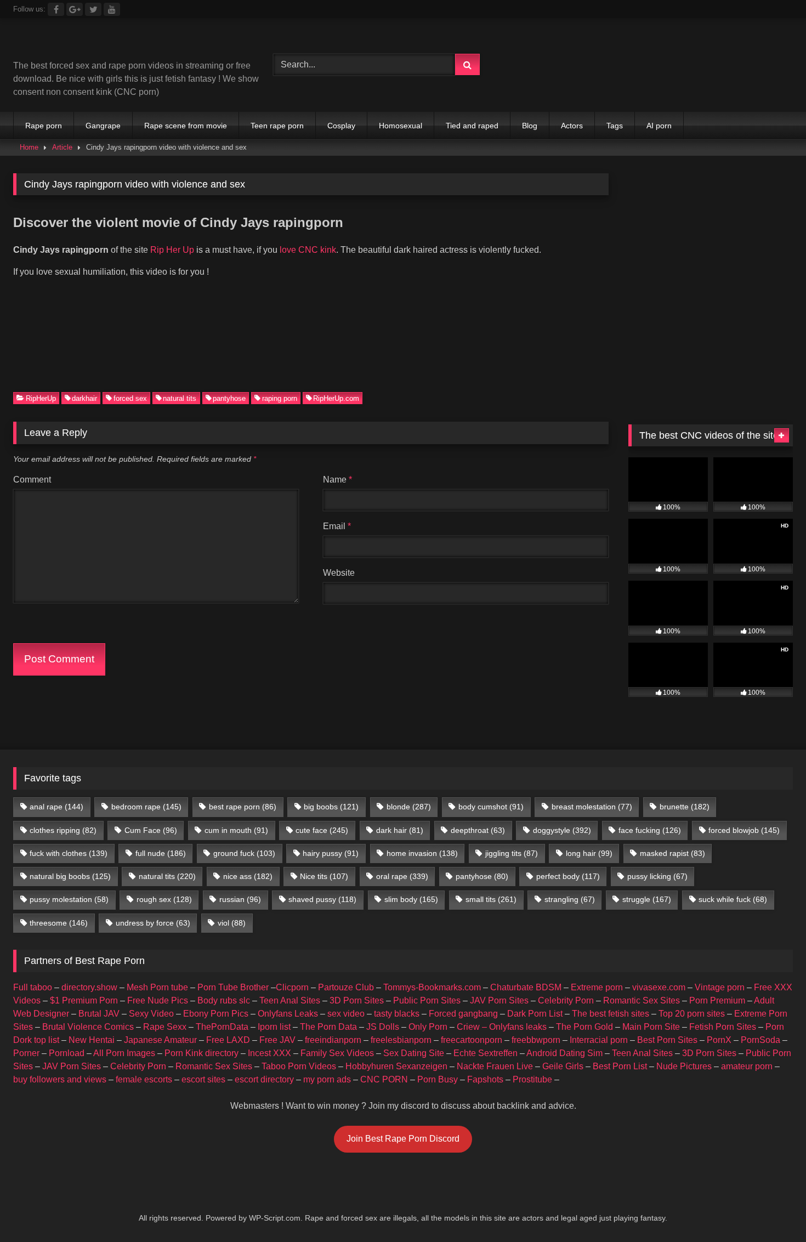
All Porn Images (124, 1053)
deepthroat (478, 830)
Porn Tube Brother (233, 987)
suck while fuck (733, 899)
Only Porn (427, 1026)
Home (29, 147)
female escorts (144, 1079)
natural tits (179, 398)
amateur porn (747, 1066)
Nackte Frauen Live (495, 1066)
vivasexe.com (658, 987)
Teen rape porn (277, 125)
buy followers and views (59, 1079)
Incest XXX (269, 1053)
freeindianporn (333, 1040)
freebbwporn (536, 1040)
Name (337, 479)
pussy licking (657, 876)
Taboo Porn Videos (299, 1066)
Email (337, 526)
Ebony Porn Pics (215, 1013)
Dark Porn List (535, 1013)
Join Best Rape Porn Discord (403, 1138)
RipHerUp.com (336, 398)
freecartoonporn (471, 1040)
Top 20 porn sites (692, 1013)
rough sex (164, 899)
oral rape (402, 876)
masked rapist (672, 853)
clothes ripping (63, 830)
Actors (572, 125)
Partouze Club (346, 987)
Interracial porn (599, 1040)
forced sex (130, 398)
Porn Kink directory (201, 1053)
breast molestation (592, 806)
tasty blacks (396, 1013)
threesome (59, 922)
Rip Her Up (173, 249)
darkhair (84, 398)
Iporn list (274, 1026)
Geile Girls (562, 1066)
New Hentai (92, 1040)
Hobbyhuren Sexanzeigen (396, 1066)
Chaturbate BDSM (525, 987)
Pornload (66, 1053)
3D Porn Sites (357, 1000)
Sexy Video (151, 1013)
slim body (411, 899)
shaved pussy (322, 899)
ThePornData (222, 1026)
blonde (409, 806)
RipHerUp (41, 398)
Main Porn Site (651, 1026)
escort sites (203, 1079)
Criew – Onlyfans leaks (502, 1026)
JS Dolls (382, 1026)
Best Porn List (620, 1066)
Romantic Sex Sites (641, 1000)
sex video (346, 1013)
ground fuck (244, 853)
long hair (589, 853)
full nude (160, 853)
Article (62, 147)
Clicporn (292, 987)
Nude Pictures (684, 1066)
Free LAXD (228, 1040)
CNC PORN (384, 1079)
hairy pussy (331, 853)
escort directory (264, 1079)
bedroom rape (146, 806)
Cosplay (341, 125)
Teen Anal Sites (289, 1000)
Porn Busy (437, 1079)
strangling (569, 899)
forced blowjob (744, 830)
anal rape (56, 806)
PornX (719, 1040)
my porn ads (327, 1079)
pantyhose (229, 398)
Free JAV (277, 1040)
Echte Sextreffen (485, 1053)
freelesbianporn (401, 1040)
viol (232, 922)
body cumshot (491, 806)
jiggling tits (511, 853)
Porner (26, 1053)
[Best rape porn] (103, 43)
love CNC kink (308, 249)
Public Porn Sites (427, 1000)
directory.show (89, 987)
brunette (684, 806)
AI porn (659, 125)
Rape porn (43, 125)
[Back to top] (772, 1209)
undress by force (153, 922)
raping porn (279, 398)
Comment (32, 479)
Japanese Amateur (160, 1040)
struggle (646, 899)
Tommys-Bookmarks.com (432, 987)
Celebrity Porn (566, 1000)
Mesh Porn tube (157, 987)
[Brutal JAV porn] (710, 87)
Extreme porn (597, 987)
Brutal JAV (99, 1013)
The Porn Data (328, 1026)
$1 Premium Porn (84, 1000)
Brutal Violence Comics (88, 1026)
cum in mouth (236, 830)
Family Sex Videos (337, 1053)
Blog (529, 125)
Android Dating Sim (564, 1053)
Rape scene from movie (185, 125)
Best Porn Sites (667, 1040)
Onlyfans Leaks (288, 1013)
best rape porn (242, 806)
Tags (614, 125)
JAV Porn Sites (499, 1000)
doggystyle (562, 830)
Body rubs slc (223, 1000)
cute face (322, 830)
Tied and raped (472, 125)
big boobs (331, 806)
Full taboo (32, 987)
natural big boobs (70, 876)
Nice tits (324, 876)
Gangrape (103, 125)
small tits (491, 899)
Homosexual (400, 125)
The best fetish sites (610, 1013)
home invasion (422, 853)
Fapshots (485, 1079)
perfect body (568, 876)
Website (339, 572)
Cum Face (150, 830)
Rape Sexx (164, 1026)
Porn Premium (717, 1000)
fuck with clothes (68, 853)
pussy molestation (69, 899)
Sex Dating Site (413, 1053)
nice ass (248, 876)
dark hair (399, 830)
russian (240, 899)
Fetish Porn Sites (722, 1026)
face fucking (649, 830)
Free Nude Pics (157, 1000)
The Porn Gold (584, 1026)
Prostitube (532, 1079)
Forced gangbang (463, 1013)
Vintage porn (720, 987)
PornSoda (760, 1040)
